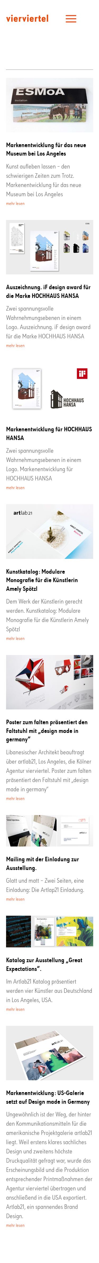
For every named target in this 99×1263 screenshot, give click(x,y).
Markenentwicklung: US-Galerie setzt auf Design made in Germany (48, 1097)
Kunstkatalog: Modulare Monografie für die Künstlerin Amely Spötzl (42, 580)
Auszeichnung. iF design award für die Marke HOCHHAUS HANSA (48, 291)
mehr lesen (15, 204)
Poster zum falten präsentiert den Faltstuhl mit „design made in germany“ (47, 730)
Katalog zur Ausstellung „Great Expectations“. (44, 964)
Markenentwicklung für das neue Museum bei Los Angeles (46, 149)
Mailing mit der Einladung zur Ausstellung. (42, 863)
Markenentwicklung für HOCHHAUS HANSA (49, 433)
